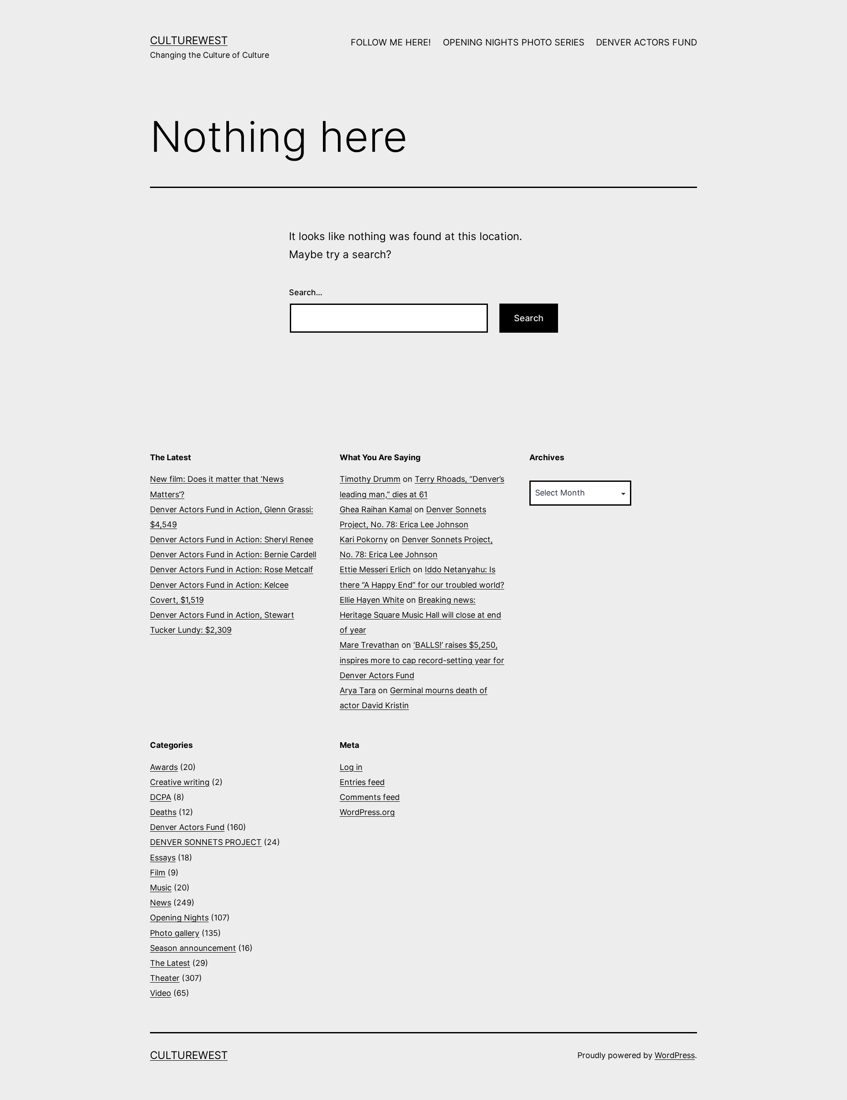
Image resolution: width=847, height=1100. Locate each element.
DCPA (160, 797)
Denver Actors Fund (187, 827)
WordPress (675, 1055)
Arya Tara (358, 690)
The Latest (170, 963)
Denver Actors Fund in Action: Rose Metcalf (231, 569)
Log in (351, 767)
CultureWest (189, 40)
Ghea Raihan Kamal (376, 509)
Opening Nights (179, 917)
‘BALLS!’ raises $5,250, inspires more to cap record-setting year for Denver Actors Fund (422, 660)
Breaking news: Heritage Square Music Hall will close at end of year (420, 614)
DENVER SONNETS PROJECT (206, 842)
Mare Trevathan (369, 644)
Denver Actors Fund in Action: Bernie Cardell (233, 554)
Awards (164, 767)
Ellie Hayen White (372, 599)
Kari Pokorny (364, 539)
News (160, 902)
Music (161, 887)
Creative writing (180, 782)
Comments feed (370, 797)
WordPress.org (367, 812)
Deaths (163, 812)
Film (157, 872)
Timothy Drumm (370, 479)
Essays (163, 857)
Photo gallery (174, 933)
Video (160, 993)
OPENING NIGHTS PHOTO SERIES (514, 42)
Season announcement (193, 948)
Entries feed (362, 782)
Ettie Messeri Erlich (375, 569)
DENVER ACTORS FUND (646, 42)
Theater (165, 978)
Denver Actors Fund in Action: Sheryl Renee (231, 539)
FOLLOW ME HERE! (391, 42)
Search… (305, 292)
